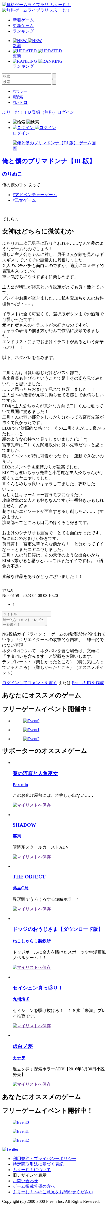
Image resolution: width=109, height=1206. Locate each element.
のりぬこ (12, 174)
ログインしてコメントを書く (29, 682)
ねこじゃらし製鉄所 (32, 941)
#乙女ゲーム (24, 200)
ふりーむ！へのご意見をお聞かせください (53, 1192)
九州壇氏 (21, 999)
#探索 (18, 97)
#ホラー (20, 91)
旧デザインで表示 (30, 1175)
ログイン (65, 112)
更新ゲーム (23, 25)
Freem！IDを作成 (88, 682)
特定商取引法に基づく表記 (38, 1164)
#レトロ (20, 102)
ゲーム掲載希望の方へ (34, 1186)
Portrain (20, 784)
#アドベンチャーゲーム (35, 194)
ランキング (23, 31)
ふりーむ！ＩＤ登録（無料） (29, 112)
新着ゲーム (23, 20)
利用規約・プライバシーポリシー (44, 1158)
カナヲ (19, 1058)
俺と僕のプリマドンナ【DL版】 (49, 161)
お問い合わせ (25, 1181)
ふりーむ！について (32, 1169)
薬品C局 (21, 888)
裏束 (17, 836)
